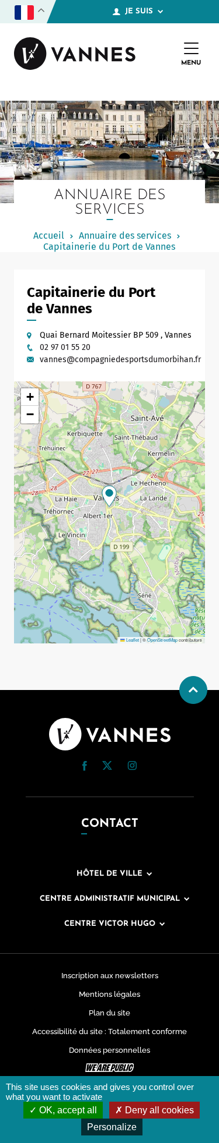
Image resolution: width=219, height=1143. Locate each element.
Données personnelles (109, 1050)
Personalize (112, 1127)
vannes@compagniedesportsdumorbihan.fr (120, 360)
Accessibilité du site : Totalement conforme (109, 1031)
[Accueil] (74, 54)
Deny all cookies (158, 1110)
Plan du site (109, 1012)
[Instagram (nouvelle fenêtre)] (132, 767)
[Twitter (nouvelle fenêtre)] (107, 767)
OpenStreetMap (162, 639)
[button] (109, 496)
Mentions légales (109, 994)
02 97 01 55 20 (65, 347)
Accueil (48, 235)
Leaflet (132, 639)
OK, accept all (67, 1110)
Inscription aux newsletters (109, 975)
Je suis (139, 11)
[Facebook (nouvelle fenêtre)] (85, 768)
